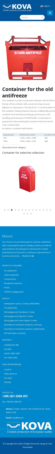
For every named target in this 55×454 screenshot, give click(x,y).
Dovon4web (27, 447)
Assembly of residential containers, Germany (23, 325)
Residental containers (13, 283)
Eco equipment (10, 270)
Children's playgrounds (14, 292)
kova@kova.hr (18, 418)
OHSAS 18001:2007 (12, 353)
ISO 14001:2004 (10, 357)
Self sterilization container (15, 333)
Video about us (10, 374)
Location (7, 369)
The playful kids (10, 308)
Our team (8, 378)
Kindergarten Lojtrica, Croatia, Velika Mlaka (21, 303)
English (46, 6)
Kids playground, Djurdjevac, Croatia (19, 312)
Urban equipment (11, 275)
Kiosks (7, 287)
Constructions (10, 279)
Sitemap (7, 382)
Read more (27, 256)
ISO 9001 (8, 349)
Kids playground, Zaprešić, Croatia (18, 316)
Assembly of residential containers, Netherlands (24, 329)
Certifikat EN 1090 (11, 345)
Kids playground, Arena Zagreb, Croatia (20, 320)
